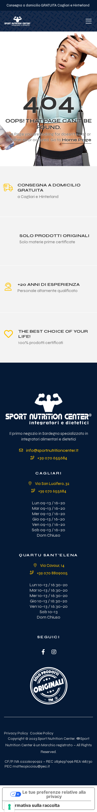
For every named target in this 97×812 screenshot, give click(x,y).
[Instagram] (54, 652)
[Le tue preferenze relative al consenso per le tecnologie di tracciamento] (9, 807)
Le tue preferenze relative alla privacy (54, 794)
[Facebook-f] (43, 652)
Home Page (76, 139)
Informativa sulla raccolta (33, 805)
